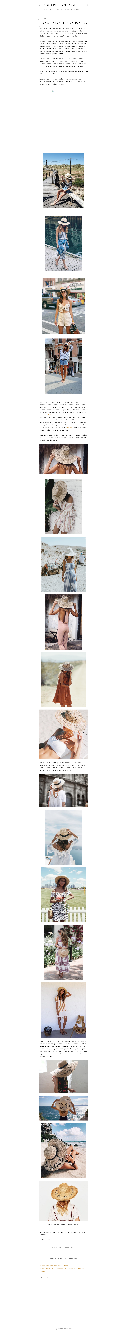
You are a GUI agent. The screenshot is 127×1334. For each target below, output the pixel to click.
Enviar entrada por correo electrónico (57, 1266)
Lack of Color (48, 415)
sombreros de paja (50, 1268)
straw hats (60, 1268)
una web (69, 427)
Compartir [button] (42, 1266)
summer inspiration (69, 1268)
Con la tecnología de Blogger (64, 1328)
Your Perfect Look (60, 5)
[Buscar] (87, 4)
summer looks (80, 1268)
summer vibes (43, 1271)
